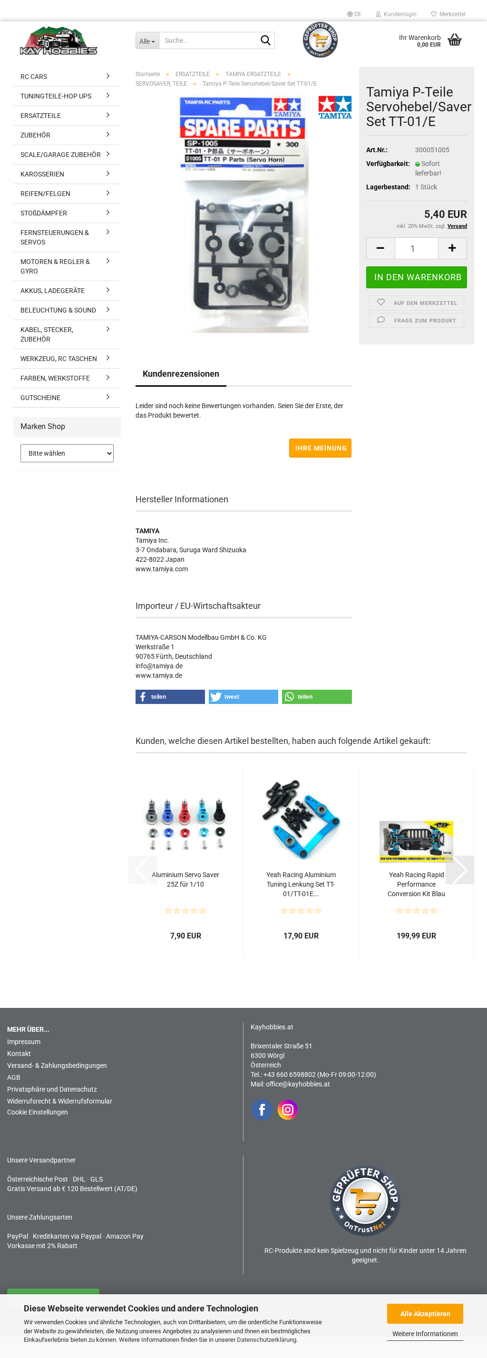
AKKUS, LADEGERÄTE (52, 290)
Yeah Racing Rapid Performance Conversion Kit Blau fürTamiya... (416, 885)
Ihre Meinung (321, 448)
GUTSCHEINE (40, 397)
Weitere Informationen (425, 1334)
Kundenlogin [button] (399, 14)
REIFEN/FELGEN (45, 193)
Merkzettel (451, 14)
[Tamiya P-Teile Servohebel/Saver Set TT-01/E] (243, 213)
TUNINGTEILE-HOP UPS (55, 96)
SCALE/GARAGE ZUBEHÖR (60, 154)
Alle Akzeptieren (425, 1314)
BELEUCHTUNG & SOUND (58, 310)
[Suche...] (266, 40)
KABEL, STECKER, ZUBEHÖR (46, 334)
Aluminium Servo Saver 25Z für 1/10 (185, 879)
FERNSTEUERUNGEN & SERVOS (54, 237)
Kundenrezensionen (181, 374)
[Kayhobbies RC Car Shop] (70, 40)
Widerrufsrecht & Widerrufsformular (59, 1101)
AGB (13, 1077)
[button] (354, 14)
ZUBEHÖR (35, 135)
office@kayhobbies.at (298, 1084)
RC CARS (33, 76)
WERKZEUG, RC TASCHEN (58, 358)
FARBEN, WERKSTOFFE (55, 378)
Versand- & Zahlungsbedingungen (57, 1065)
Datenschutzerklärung (266, 1339)
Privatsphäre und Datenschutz (52, 1089)
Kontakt (19, 1053)
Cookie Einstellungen (37, 1112)
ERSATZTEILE (40, 115)
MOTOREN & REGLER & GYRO (55, 266)
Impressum (23, 1041)
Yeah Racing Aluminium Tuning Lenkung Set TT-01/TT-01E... (301, 884)
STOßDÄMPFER (43, 213)
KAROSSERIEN (42, 174)
